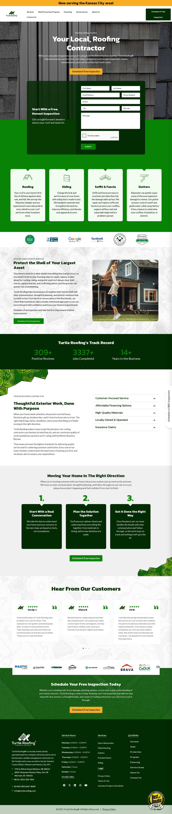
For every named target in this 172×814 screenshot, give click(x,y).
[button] (15, 624)
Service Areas (82, 12)
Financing (68, 12)
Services (30, 12)
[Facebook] (64, 785)
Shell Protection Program (49, 12)
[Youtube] (85, 785)
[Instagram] (80, 785)
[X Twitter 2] (69, 785)
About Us (96, 12)
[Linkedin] (75, 785)
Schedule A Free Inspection (86, 71)
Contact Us (31, 17)
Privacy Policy (109, 809)
